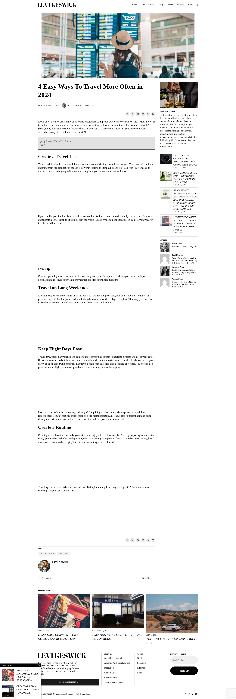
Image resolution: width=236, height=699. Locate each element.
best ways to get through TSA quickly (80, 412)
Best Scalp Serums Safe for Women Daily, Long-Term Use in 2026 (185, 178)
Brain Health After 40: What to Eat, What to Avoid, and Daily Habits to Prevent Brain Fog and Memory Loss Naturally (185, 199)
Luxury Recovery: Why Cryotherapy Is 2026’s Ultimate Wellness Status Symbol (184, 223)
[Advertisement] (96, 195)
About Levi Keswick (113, 658)
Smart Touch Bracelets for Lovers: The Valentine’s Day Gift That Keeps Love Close (184, 260)
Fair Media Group (83, 694)
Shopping (141, 663)
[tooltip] (127, 114)
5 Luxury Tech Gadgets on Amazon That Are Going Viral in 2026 (185, 160)
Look (139, 673)
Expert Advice (47, 554)
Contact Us (109, 673)
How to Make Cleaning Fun (184, 247)
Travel (57, 105)
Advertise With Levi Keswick (117, 663)
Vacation (63, 554)
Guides (140, 658)
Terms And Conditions (114, 682)
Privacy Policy (110, 677)
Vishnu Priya (177, 279)
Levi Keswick (75, 105)
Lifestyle (141, 668)
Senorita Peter (178, 267)
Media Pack (109, 668)
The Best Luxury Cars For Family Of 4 (170, 641)
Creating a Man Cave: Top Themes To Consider (117, 636)
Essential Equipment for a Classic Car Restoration (58, 636)
